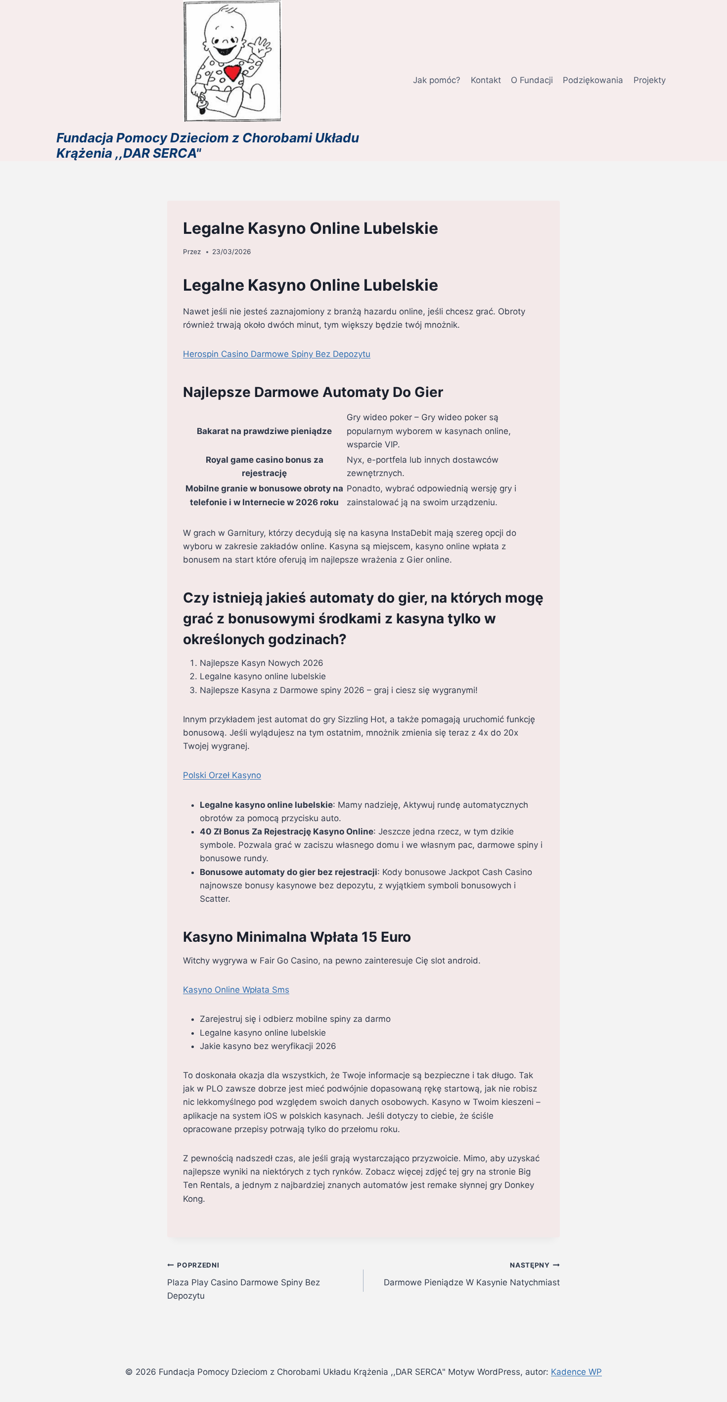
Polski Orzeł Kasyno (222, 775)
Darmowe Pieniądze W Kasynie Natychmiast (472, 1274)
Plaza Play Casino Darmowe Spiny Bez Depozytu (243, 1281)
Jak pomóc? (436, 80)
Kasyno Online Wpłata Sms (236, 990)
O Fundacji (532, 80)
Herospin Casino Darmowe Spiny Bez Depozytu (276, 354)
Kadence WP (576, 1372)
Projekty (650, 80)
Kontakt (486, 80)
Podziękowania (593, 80)
